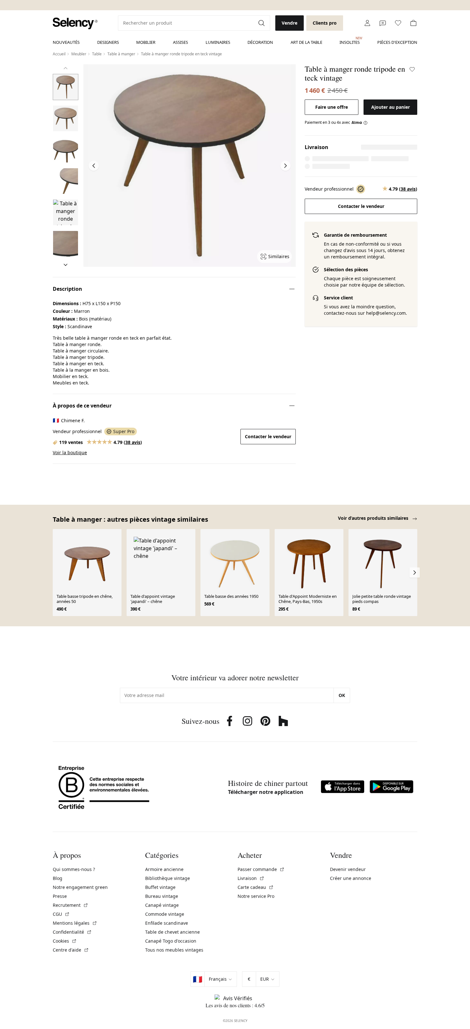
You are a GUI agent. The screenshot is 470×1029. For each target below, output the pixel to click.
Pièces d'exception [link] (397, 42)
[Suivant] (65, 265)
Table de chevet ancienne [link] (172, 932)
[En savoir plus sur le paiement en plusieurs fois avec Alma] (359, 122)
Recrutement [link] (70, 905)
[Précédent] (65, 68)
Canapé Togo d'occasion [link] (170, 941)
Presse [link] (60, 896)
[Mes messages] (383, 23)
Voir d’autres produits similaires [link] (374, 518)
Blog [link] (57, 878)
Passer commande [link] (261, 869)
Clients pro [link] (325, 23)
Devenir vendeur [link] (348, 869)
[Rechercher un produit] (262, 23)
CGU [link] (61, 914)
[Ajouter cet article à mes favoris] (412, 69)
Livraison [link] (251, 878)
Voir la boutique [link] (70, 452)
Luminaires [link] (218, 42)
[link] (75, 23)
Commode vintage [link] (164, 914)
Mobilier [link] (145, 42)
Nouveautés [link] (66, 42)
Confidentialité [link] (72, 932)
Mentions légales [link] (75, 923)
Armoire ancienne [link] (164, 869)
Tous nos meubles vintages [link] (174, 950)
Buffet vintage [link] (160, 887)
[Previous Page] (94, 166)
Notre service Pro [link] (256, 896)
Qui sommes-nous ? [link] (74, 869)
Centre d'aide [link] (71, 950)
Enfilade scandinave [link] (166, 923)
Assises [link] (180, 42)
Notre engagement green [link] (80, 887)
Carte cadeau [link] (256, 887)
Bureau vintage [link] (161, 896)
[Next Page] (285, 166)
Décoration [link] (260, 42)
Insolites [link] (350, 40)
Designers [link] (108, 42)
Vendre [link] (289, 23)
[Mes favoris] (398, 23)
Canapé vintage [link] (162, 905)
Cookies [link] (65, 941)
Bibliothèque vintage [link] (167, 878)
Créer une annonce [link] (350, 878)
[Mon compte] (367, 23)
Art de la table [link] (306, 42)
